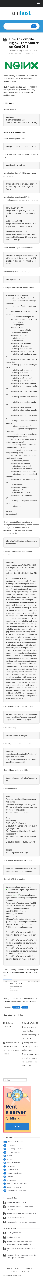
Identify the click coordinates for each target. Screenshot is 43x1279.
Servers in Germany (14, 1187)
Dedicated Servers (13, 1268)
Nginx (25, 1007)
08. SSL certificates (13, 1163)
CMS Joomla (11, 1166)
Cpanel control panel (15, 1173)
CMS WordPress (12, 1170)
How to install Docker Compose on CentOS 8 (22, 1222)
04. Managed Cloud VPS (16, 1149)
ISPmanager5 (11, 1180)
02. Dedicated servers (15, 1142)
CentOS (16, 1007)
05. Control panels (14, 1152)
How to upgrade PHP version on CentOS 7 (21, 1213)
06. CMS (9, 1156)
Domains (10, 1177)
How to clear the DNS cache (16, 1202)
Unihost (13, 50)
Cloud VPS (28, 1268)
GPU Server (26, 1271)
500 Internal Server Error (15, 1218)
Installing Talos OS (31, 1023)
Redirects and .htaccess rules (17, 1183)
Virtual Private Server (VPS (17, 1190)
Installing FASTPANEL (14, 1233)
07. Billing (10, 1159)
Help (20, 50)
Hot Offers (13, 1271)
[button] (21, 3)
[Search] (34, 26)
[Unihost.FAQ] (21, 13)
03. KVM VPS (12, 1145)
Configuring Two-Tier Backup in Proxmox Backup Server (30, 1046)
